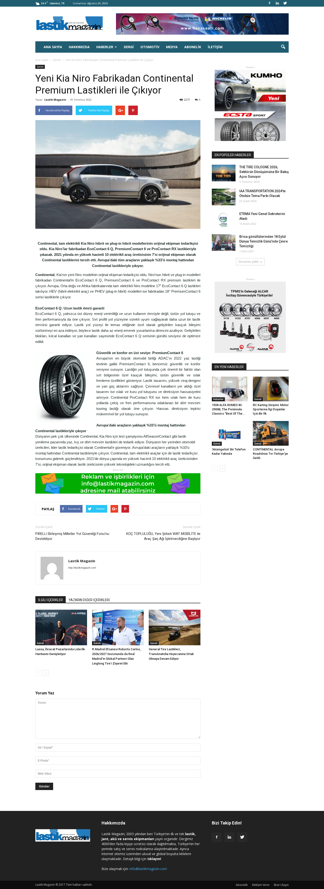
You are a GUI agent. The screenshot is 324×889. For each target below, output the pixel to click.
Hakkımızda (79, 47)
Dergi (129, 47)
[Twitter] (285, 3)
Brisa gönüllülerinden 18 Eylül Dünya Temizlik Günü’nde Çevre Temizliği (263, 241)
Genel (40, 66)
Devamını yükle (249, 262)
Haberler (104, 47)
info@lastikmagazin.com (148, 868)
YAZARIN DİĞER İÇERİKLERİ (89, 600)
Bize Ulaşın (281, 885)
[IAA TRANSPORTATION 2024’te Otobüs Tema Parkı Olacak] (224, 197)
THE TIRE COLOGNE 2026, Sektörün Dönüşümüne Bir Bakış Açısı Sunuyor (264, 171)
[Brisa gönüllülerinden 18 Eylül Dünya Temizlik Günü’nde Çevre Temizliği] (224, 242)
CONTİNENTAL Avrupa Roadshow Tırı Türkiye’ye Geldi (270, 454)
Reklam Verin (260, 885)
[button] (283, 47)
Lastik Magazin (55, 99)
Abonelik (192, 47)
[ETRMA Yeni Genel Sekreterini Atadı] (224, 219)
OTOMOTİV (149, 47)
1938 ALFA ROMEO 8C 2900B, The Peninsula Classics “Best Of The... (228, 409)
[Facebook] (269, 3)
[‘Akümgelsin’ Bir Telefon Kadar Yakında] (230, 433)
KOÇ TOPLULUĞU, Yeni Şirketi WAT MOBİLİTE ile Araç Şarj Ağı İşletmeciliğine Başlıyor (163, 536)
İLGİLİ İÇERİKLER (50, 600)
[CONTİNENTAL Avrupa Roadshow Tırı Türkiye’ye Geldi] (271, 433)
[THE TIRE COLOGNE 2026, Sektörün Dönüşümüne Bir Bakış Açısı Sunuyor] (224, 173)
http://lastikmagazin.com (82, 567)
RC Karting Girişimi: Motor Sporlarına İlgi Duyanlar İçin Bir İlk (271, 409)
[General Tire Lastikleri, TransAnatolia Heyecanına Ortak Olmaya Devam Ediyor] (174, 627)
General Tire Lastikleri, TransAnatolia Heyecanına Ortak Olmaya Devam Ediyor (171, 653)
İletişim (215, 47)
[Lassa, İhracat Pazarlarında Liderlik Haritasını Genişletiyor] (61, 627)
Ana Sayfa (53, 47)
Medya (172, 47)
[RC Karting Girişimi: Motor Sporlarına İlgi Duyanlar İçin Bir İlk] (271, 389)
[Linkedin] (277, 3)
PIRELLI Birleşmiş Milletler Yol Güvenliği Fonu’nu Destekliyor (72, 536)
